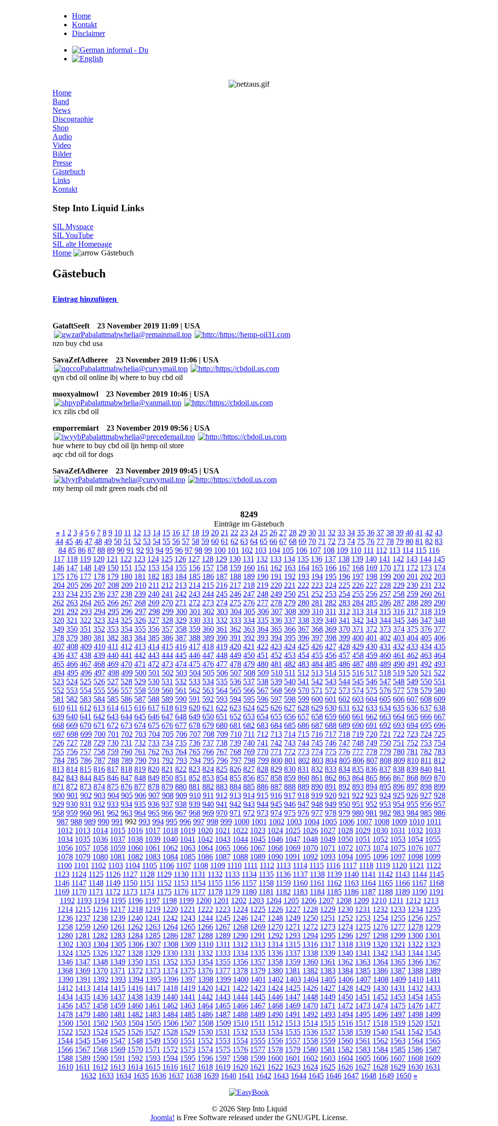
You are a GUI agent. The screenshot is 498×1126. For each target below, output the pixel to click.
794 (195, 760)
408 (72, 646)
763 (167, 751)
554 (85, 690)
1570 (135, 1049)
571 (317, 690)
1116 (333, 865)
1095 (363, 857)
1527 (152, 1032)
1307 (153, 944)
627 (290, 708)
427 (331, 646)
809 (399, 760)
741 (262, 743)
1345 (433, 953)
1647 (351, 1076)
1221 (188, 909)
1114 (300, 865)
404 (412, 638)
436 (58, 655)
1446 (275, 997)
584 (99, 699)
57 (186, 541)
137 (330, 559)
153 (154, 567)
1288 (205, 935)
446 (194, 655)
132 (262, 559)
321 (72, 620)
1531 (223, 1032)
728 (85, 743)
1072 (345, 848)
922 (358, 795)
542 (317, 681)
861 (317, 778)
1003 (294, 821)
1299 (398, 935)
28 (293, 532)
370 (344, 629)
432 (399, 646)
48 (98, 541)
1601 (293, 1058)
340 (331, 620)
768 (235, 751)
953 (385, 804)
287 (399, 603)
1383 (328, 970)
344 (385, 620)
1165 (385, 883)
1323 (433, 944)
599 (303, 699)
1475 (398, 1005)
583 (85, 699)
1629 (398, 1067)
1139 (334, 874)
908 (168, 795)
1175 (164, 892)
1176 (181, 892)
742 (276, 743)
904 (113, 795)
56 (176, 541)
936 (154, 804)
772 (290, 751)
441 (126, 655)
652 (235, 716)
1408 (381, 979)
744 (303, 743)
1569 (117, 1049)
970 (222, 813)
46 (79, 541)
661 (358, 716)
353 (113, 629)
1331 (188, 953)
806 (358, 760)
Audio (62, 136)
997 (199, 821)
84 (62, 550)
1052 (380, 839)
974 (276, 813)
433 (412, 646)
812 (439, 760)
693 (399, 725)
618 (167, 708)
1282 (100, 935)
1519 (398, 1023)
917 (290, 795)
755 (58, 751)
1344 (415, 953)
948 (317, 804)
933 (113, 804)
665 (412, 716)
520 (412, 673)
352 (99, 629)
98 (198, 550)
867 (399, 778)
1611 (82, 1067)
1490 (275, 1014)
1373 (152, 970)
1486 (205, 1014)
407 (59, 646)
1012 (65, 830)
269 (154, 603)
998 (212, 821)
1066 (240, 848)
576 (385, 690)
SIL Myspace (73, 226)
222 (303, 585)
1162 (334, 883)
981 (371, 813)
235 (85, 594)
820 (154, 769)
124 (153, 559)
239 (140, 594)
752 (412, 743)
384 (140, 638)
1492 (310, 1014)
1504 (135, 1023)
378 (58, 638)
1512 (275, 1023)
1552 (205, 1040)
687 (317, 725)
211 (154, 585)
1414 (100, 988)
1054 (415, 839)
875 (113, 786)
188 (235, 576)
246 (235, 594)
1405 (328, 979)
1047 (293, 839)
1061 (152, 848)
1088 (240, 857)
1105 (149, 865)
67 (283, 541)
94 (159, 550)
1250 (310, 918)
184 (181, 576)
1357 (258, 962)
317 (412, 611)
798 (249, 760)
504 (195, 673)
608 (426, 699)
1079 (82, 857)
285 (371, 603)
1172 (113, 892)
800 (277, 760)
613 (99, 708)
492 (426, 664)
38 (390, 532)
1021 (223, 830)
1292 (275, 935)
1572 (170, 1049)
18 (195, 532)
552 (58, 690)
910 (195, 795)
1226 (275, 909)
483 (303, 664)
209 (127, 585)
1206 (309, 900)
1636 (158, 1076)
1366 (415, 962)
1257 (433, 918)
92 (140, 550)
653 (249, 716)
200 (399, 576)
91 (130, 550)
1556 (275, 1040)
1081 (117, 857)
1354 (205, 962)
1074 (380, 848)
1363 (363, 962)
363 (249, 629)
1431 (398, 988)
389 (208, 638)
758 (99, 751)
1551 (188, 1040)
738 (222, 743)
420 (235, 646)
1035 (82, 839)
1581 (328, 1049)
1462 (170, 1005)
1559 (328, 1040)
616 (140, 708)
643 (113, 716)
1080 (100, 857)
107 (315, 550)
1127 (130, 874)
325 (126, 620)
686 (303, 725)
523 (58, 681)
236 (99, 594)
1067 (258, 848)
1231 (363, 909)
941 (222, 804)
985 (426, 813)
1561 (363, 1040)
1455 (433, 997)
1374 (170, 970)
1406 (346, 979)
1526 (135, 1032)
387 (181, 638)
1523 (82, 1032)
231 (426, 585)
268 (140, 603)
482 (290, 664)
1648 (368, 1076)
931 (85, 804)
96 (179, 550)
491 (412, 664)
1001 (259, 821)
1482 (135, 1014)
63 (244, 541)
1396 (170, 979)
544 (344, 681)
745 (317, 743)
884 (235, 786)
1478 (65, 1014)
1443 (223, 997)
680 (222, 725)
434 (426, 646)
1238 (100, 918)
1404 (311, 979)
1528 (170, 1032)
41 (419, 532)
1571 (152, 1049)
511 (290, 673)
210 (140, 585)
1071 (328, 848)
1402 (276, 979)
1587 (433, 1049)
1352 (170, 962)
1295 (328, 935)
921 (344, 795)
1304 (100, 944)
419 (222, 646)
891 (331, 786)
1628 (380, 1067)
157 (208, 567)
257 (385, 594)
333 (235, 620)
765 (194, 751)
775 (331, 751)
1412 (65, 988)
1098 (415, 857)
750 (385, 743)
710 (236, 734)
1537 (328, 1032)
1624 (310, 1067)
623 (235, 708)
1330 (170, 953)
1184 (317, 892)
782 (426, 751)
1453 (398, 997)
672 (113, 725)
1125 (96, 874)
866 (385, 778)
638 (439, 708)
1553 (223, 1040)
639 (58, 716)
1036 (100, 839)
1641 (246, 1076)
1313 (258, 944)
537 (249, 681)
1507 (188, 1023)
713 (276, 734)
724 (426, 734)
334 (249, 620)
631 (344, 708)
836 (371, 769)
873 (85, 786)
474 (181, 664)
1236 (65, 918)
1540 (380, 1032)
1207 (326, 900)
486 (344, 664)
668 (58, 725)
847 (126, 778)
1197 (152, 900)
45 (69, 541)
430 (371, 646)
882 (208, 786)
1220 (170, 909)
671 (99, 725)
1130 (181, 874)
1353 (188, 962)
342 (358, 620)
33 (341, 532)
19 (205, 532)
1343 (398, 953)
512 (303, 673)
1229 (328, 909)
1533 (258, 1032)
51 (127, 541)
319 (439, 611)
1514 (310, 1023)
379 (72, 638)
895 (385, 786)
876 (126, 786)
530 (154, 681)
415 (167, 646)
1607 (398, 1058)
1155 (215, 883)
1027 (328, 830)
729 (99, 743)
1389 (433, 970)
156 (194, 567)
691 (371, 725)
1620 (240, 1067)
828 (262, 769)
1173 (130, 892)
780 (399, 751)
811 (426, 760)
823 (194, 769)
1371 (117, 970)
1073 (363, 848)
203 (439, 576)
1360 (310, 962)
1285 (152, 935)
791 (154, 760)
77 (380, 541)
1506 (170, 1023)
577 (399, 690)
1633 (106, 1076)
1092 (310, 857)
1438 (135, 997)
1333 (223, 953)
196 (344, 576)
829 (276, 769)
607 (412, 699)
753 (426, 743)
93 (150, 550)
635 (399, 708)
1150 (130, 883)
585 (113, 699)
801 (290, 760)
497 (100, 673)
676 (167, 725)
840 (426, 769)
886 (262, 786)
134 (289, 559)
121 (112, 559)
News (62, 110)
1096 (380, 857)
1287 (188, 935)
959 (72, 813)
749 (371, 743)
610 (59, 708)
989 (90, 821)
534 (208, 681)
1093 (328, 857)
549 (412, 681)
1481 (117, 1014)
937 (167, 804)
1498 (415, 1014)
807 (372, 760)
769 (249, 751)
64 (254, 541)
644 (126, 716)
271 (181, 603)
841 (439, 769)
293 (86, 611)
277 (262, 603)
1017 (152, 830)
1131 (198, 874)
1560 (345, 1040)
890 (317, 786)
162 (276, 567)
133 (276, 559)
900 (59, 795)
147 (72, 567)
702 (127, 734)
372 (371, 629)
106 (301, 550)
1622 (275, 1067)
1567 (82, 1049)
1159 (283, 883)
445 (181, 655)
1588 (65, 1058)
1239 (117, 918)
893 (358, 786)
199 (385, 576)
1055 (433, 839)
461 (399, 655)
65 (263, 541)
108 (329, 550)
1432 (415, 988)
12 (137, 532)
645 (140, 716)
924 (385, 795)
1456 (65, 1005)
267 (126, 603)
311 (331, 611)
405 (426, 638)
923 (371, 795)
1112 (267, 865)
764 (181, 751)
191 (276, 576)
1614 (135, 1067)
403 (399, 638)
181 (140, 576)
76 (370, 541)
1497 (398, 1014)
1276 (380, 927)
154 (167, 567)
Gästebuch (69, 171)
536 (235, 681)
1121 (416, 865)
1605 (363, 1058)
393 (262, 638)
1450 (345, 997)
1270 (275, 927)
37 (380, 532)
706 (181, 734)
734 (167, 743)
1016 (135, 830)
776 (344, 751)
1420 (205, 988)
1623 (293, 1067)
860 (303, 778)
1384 (345, 970)
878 (154, 786)
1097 (398, 857)
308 (290, 611)
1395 (153, 979)
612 (85, 708)
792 (168, 760)
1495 (363, 1014)
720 (371, 734)
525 (85, 681)
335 (262, 620)
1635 (141, 1076)
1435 (82, 997)
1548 (135, 1040)
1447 (293, 997)
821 (167, 769)
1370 (100, 970)
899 (439, 786)
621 (208, 708)
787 (100, 760)
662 (371, 716)
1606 (380, 1058)
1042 (205, 839)
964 (140, 813)
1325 (82, 953)
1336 (275, 953)
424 (290, 646)
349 (58, 629)
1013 (82, 830)
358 (181, 629)
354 (126, 629)
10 (118, 532)
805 (345, 760)
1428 (345, 988)
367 (303, 629)
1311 (223, 944)
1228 (310, 909)
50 (118, 541)
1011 (434, 821)
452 (276, 655)
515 (344, 673)
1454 (415, 997)
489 (385, 664)
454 (303, 655)
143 (412, 559)
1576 (240, 1049)
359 (194, 629)
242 (181, 594)
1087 (223, 857)
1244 (205, 918)
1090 (275, 857)
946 (290, 804)
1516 (345, 1023)
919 (317, 795)
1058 (100, 848)
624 (249, 708)
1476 (415, 1005)
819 (140, 769)
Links (61, 180)
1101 (81, 865)
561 (181, 690)
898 (426, 786)
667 (439, 716)
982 (385, 813)
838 (399, 769)
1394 (135, 979)
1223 (223, 909)
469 (113, 664)
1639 (211, 1076)
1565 (433, 1040)
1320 (380, 944)
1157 (249, 883)
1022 (240, 830)
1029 (363, 830)
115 (421, 550)
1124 (79, 874)
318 (426, 611)
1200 (204, 900)
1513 (293, 1023)
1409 (398, 979)
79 (400, 541)
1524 (100, 1032)
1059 (117, 848)
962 (113, 813)
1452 (380, 997)
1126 (113, 874)
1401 (258, 979)
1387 (398, 970)
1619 (223, 1067)
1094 (345, 857)
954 (399, 804)
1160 (300, 883)
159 (235, 567)
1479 (82, 1014)
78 (390, 541)
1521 (433, 1023)
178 (99, 576)
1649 (386, 1076)
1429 (363, 988)
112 (381, 550)
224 (331, 585)
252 (317, 594)
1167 (419, 883)
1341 (363, 953)
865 (371, 778)
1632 (88, 1076)
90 (120, 550)
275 (235, 603)
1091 (293, 857)
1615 (152, 1067)
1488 (240, 1014)
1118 (366, 865)
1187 (368, 892)
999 (226, 821)
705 (168, 734)
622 (222, 708)
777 (358, 751)
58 (195, 541)
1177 (198, 892)
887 (276, 786)
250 (290, 594)
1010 (417, 821)
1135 (266, 874)
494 (59, 673)
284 (358, 603)
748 (358, 743)
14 (156, 532)
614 (113, 708)
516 (358, 673)
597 (276, 699)
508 (249, 673)
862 (331, 778)
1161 (317, 883)
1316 (310, 944)
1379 (258, 970)
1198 (169, 900)
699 (86, 734)
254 (344, 594)
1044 (240, 839)
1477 (433, 1005)
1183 (300, 892)
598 (290, 699)
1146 (62, 883)
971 (235, 813)
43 (439, 532)
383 (126, 638)
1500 (65, 1023)
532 (181, 681)
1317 (328, 944)
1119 (382, 865)
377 (439, 629)
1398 (205, 979)
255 (358, 594)
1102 (98, 865)
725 (439, 734)
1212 (413, 900)
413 (140, 646)
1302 (65, 944)
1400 (241, 979)
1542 (415, 1032)
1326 (100, 953)
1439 (152, 997)
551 (439, 681)
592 (208, 699)
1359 (293, 962)
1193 (84, 900)
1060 (135, 848)
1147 (79, 883)
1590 (100, 1058)
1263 (152, 927)
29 (302, 532)
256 (371, 594)
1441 (188, 997)
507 (236, 673)
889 (303, 786)
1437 (117, 997)
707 (195, 734)
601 (331, 699)
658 (317, 716)
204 (59, 585)
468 (99, 664)
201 (412, 576)
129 (221, 559)
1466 (240, 1005)
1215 (82, 909)
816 (99, 769)
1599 (258, 1058)
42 (429, 532)
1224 (240, 909)
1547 (117, 1040)
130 (235, 559)
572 (331, 690)
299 (168, 611)
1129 (164, 874)
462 (412, 655)
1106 (166, 865)
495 (72, 673)
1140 (351, 874)
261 (439, 594)
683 (262, 725)
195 (331, 576)
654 (262, 716)
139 (357, 559)
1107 (183, 865)
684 (276, 725)
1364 (380, 962)
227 (371, 585)
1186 (351, 892)
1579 (293, 1049)
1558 (310, 1040)
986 (439, 813)
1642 (263, 1076)
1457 (82, 1005)
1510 (241, 1023)
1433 (433, 988)
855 (235, 778)
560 (167, 690)
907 (154, 795)
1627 (363, 1067)
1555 (258, 1040)
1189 (402, 892)
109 (342, 550)
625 (262, 708)
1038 (135, 839)
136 (316, 559)
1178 (215, 892)
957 (439, 804)
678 (194, 725)
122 (126, 559)
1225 (258, 909)
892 (344, 786)
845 (99, 778)
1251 (328, 918)
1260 (100, 927)
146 (58, 567)
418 (208, 646)
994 (158, 821)
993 (144, 821)
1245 (223, 918)
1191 (436, 892)
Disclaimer (88, 33)
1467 (258, 1005)
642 (99, 716)
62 (234, 541)
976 (303, 813)
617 (154, 708)
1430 (380, 988)
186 (208, 576)
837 (385, 769)
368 (317, 629)
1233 (398, 909)
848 (140, 778)
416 (181, 646)
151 (126, 567)
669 (72, 725)
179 (113, 576)
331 (208, 620)
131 (248, 559)
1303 (83, 944)
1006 (347, 821)
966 (167, 813)
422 (262, 646)
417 (194, 646)
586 (126, 699)
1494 (345, 1014)
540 (290, 681)
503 (181, 673)
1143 (402, 874)
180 (126, 576)
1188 (385, 892)
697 (59, 734)
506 (222, 673)
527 (113, 681)
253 (331, 594)
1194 (101, 900)
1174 (147, 892)
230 (412, 585)
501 (154, 673)
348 (439, 620)
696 (439, 725)
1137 (300, 874)
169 (371, 567)
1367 (433, 962)
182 (154, 576)
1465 (223, 1005)
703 (140, 734)
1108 (200, 865)
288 (412, 603)
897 (412, 786)
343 (371, 620)
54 (156, 541)
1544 (65, 1040)
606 (399, 699)
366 (290, 629)
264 (85, 603)
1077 (433, 848)
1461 (152, 1005)
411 (113, 646)
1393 (118, 979)
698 (72, 734)
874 (99, 786)
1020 (205, 830)
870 (439, 778)
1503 (118, 1023)
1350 (135, 962)
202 (426, 576)
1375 (188, 970)
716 (317, 734)
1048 (310, 839)
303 (222, 611)
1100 (64, 865)
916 (276, 795)
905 (127, 795)
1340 (345, 953)
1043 (223, 839)
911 (208, 795)
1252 (345, 918)
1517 (363, 1023)
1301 (433, 935)
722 (399, 734)
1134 (249, 874)
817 (113, 769)
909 (181, 795)
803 (317, 760)
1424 (275, 988)
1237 (82, 918)
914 (249, 795)
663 (385, 716)
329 (181, 620)
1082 (135, 857)
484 (317, 664)
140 (371, 559)
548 (399, 681)
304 (236, 611)
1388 (415, 970)
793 (181, 760)
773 (303, 751)
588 (154, 699)
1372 (135, 970)
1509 (223, 1023)
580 (439, 690)
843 (72, 778)
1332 (205, 953)
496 (86, 673)
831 (303, 769)
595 (249, 699)
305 (249, 611)
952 (371, 804)
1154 (198, 883)
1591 (117, 1058)
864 (358, 778)
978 (331, 813)
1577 (258, 1049)
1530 (205, 1032)
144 (425, 559)
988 (76, 821)
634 (385, 708)
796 (222, 760)
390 (222, 638)
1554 (240, 1040)
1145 (436, 874)
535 (222, 681)
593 (222, 699)
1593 (152, 1058)
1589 (82, 1058)
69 (302, 541)
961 (99, 813)
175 (58, 576)
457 (344, 655)
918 (303, 795)
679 (208, 725)
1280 (65, 935)
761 (140, 751)
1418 (170, 988)
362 (235, 629)
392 (249, 638)
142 (398, 559)
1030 (380, 830)
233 (58, 594)
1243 (188, 918)
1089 (258, 857)
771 (276, 751)
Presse (62, 163)
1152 (164, 883)
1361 (328, 962)
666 (426, 716)
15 (166, 532)
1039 (152, 839)
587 (140, 699)
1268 (240, 927)
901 (72, 795)
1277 (398, 927)
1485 (188, 1014)
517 (371, 673)
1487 (223, 1014)
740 (249, 743)
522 (439, 673)
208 (113, 585)
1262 (135, 927)
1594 (170, 1058)
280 (303, 603)
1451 (363, 997)
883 (222, 786)
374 (399, 629)
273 (208, 603)
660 (344, 716)
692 (385, 725)
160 (249, 567)
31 (322, 532)
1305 (118, 944)
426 (317, 646)
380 (85, 638)
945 (276, 804)
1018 (170, 830)
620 (194, 708)
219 (262, 585)
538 (262, 681)
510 (277, 673)
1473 (363, 1005)
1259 (82, 927)
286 (385, 603)
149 (99, 567)
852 (194, 778)
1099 (433, 857)
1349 (117, 962)
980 (358, 813)
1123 (62, 874)
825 (222, 769)
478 (235, 664)
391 (235, 638)
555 (99, 690)
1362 (345, 962)
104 (274, 550)
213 (181, 585)
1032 (415, 830)
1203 (256, 900)
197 (358, 576)
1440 (170, 997)
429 (358, 646)
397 (317, 638)
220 (276, 585)
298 (154, 611)
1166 (402, 883)
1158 (266, 883)
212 (167, 585)
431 (385, 646)
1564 (415, 1040)
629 (317, 708)
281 (317, 603)
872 (72, 786)
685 (290, 725)
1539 (363, 1032)
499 (127, 673)
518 (385, 673)
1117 (349, 865)
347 (426, 620)
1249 (293, 918)
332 (222, 620)
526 (99, 681)
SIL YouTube (73, 235)
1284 (135, 935)
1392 (100, 979)
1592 (135, 1058)
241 (167, 594)
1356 (240, 962)
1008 (382, 821)
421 (249, 646)
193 (303, 576)
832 (317, 769)
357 (167, 629)
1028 (345, 830)
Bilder (62, 154)
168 (358, 567)
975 (290, 813)
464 (439, 655)
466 (72, 664)
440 (113, 655)
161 (262, 567)
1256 (415, 918)
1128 (147, 874)
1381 (293, 970)
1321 (398, 944)
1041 (188, 839)
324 (113, 620)
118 (72, 559)
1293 (293, 935)
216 (222, 585)
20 (215, 532)
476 (208, 664)
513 (317, 673)
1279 (433, 927)
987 (63, 821)
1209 (361, 900)
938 (181, 804)
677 (181, 725)
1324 (65, 953)
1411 (433, 979)
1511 (258, 1023)
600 (317, 699)
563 (208, 690)
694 (412, 725)
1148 (96, 883)
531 (167, 681)
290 (439, 603)
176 (72, 576)
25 (263, 532)
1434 (65, 997)
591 (194, 699)
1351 (152, 962)
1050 (345, 839)
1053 (398, 839)
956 (426, 804)
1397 (188, 979)
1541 (398, 1032)
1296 (345, 935)
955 (412, 804)
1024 (275, 830)
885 (249, 786)
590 (181, 699)
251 (303, 594)
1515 (328, 1023)
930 (72, 804)
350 (72, 629)
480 (262, 664)
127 (194, 559)
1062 (170, 848)
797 (236, 760)
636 (412, 708)
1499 (433, 1014)
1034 (65, 839)
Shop (61, 128)
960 (85, 813)
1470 (310, 1005)
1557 (293, 1040)
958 (58, 813)
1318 (345, 944)
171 (399, 567)
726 (58, 743)
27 (283, 532)
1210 (379, 900)
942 (235, 804)
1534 (275, 1032)
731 (126, 743)
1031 (398, 830)
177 (85, 576)
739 (235, 743)
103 (261, 550)
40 (409, 532)
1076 (415, 848)
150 (113, 567)
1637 (176, 1076)
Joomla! (162, 1117)
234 (72, 594)
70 (312, 541)
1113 (283, 865)
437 (72, 655)
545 (358, 681)
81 (419, 541)
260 (426, 594)
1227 (293, 909)
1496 (380, 1014)
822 (181, 769)
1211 (396, 900)
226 (358, 585)
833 (331, 769)
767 (222, 751)
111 (368, 550)
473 (167, 664)
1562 (380, 1040)
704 (154, 734)
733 (154, 743)
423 (276, 646)
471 (140, 664)
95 (169, 550)
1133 (232, 874)
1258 (65, 927)
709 (222, 734)
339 (317, 620)
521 (426, 673)
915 (262, 795)
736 (194, 743)
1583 (363, 1049)
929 (58, 804)
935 (140, 804)
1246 (240, 918)
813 (58, 769)
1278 (415, 927)
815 (85, 769)
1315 (293, 944)
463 (426, 655)
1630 (415, 1067)
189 (249, 576)
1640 (228, 1076)
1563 (398, 1040)
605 (385, 699)
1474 (380, 1005)
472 (154, 664)
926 (412, 795)
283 (344, 603)
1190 (419, 892)
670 (85, 725)
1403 (293, 979)
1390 (65, 979)
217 (235, 585)
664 (399, 716)
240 (154, 594)
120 (99, 559)
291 (59, 611)
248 (262, 594)
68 (293, 541)
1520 (415, 1023)
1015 (117, 830)
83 (439, 541)
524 (72, 681)
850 (167, 778)
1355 (223, 962)
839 (412, 769)
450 (249, 655)
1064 (205, 848)
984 (412, 813)
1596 (205, 1058)
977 (317, 813)
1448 (310, 997)
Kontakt (84, 24)
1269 (258, 927)
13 (147, 532)
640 (72, 716)
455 (317, 655)
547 (385, 681)
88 (101, 550)
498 (113, 673)
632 (358, 708)
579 (426, 690)
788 (113, 760)
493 (439, 664)
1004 (312, 821)
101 (233, 550)
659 (331, 716)
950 (344, 804)
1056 (65, 848)
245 (222, 594)
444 (167, 655)
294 (100, 611)
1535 (293, 1032)
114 (407, 550)
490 (399, 664)
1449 (328, 997)
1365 (398, 962)
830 (290, 769)
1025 (293, 830)
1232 (380, 909)
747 (344, 743)
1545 (82, 1040)
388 (194, 638)
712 (262, 734)
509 (263, 673)
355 (140, 629)
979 (344, 813)
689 (344, 725)
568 (276, 690)
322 (85, 620)
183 (167, 576)
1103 (115, 865)
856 (249, 778)
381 (99, 638)
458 (358, 655)
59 (205, 541)
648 (181, 716)
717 (331, 734)
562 (194, 690)
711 (249, 734)
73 (341, 541)
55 (166, 541)
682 (249, 725)
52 (137, 541)
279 (290, 603)
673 (126, 725)
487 (358, 664)
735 (181, 743)
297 (140, 611)
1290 (240, 935)
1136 (283, 874)
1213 (431, 900)
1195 (118, 900)
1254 (380, 918)
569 (290, 690)
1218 (135, 909)
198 (371, 576)
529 (140, 681)
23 (244, 532)
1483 (152, 1014)
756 (72, 751)
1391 (83, 979)
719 (358, 734)
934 (126, 804)
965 (154, 813)
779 (385, 751)
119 (85, 559)
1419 (188, 988)
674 (140, 725)
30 (312, 532)
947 (303, 804)
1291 (258, 935)
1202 (239, 900)
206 (86, 585)
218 (249, 585)
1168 (436, 883)
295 (113, 611)
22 (234, 532)
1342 (380, 953)
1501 (83, 1023)
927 (426, 795)
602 (344, 699)
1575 (223, 1049)
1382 (310, 970)
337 (290, 620)
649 (194, 716)
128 (207, 559)
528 (126, 681)
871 (58, 786)
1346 (65, 962)
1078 (65, 857)
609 (439, 699)
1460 (135, 1005)
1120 (399, 865)
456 (331, 655)
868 (412, 778)
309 (304, 611)
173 (426, 567)
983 (399, 813)
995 (172, 821)
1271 (293, 927)
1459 (117, 1005)
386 (167, 638)
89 (111, 550)
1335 (258, 953)
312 (344, 611)
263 (72, 603)
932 (99, 804)
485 (331, 664)
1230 (345, 909)
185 (194, 576)
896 (399, 786)
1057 (82, 848)
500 (140, 673)
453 (290, 655)
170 (385, 567)
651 (222, 716)
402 (385, 638)
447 (208, 655)
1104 (132, 865)
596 (262, 699)
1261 (117, 927)
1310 (205, 944)
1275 (363, 927)
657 (303, 716)
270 (167, 603)
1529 (188, 1032)
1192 (67, 900)
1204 (274, 900)
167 (344, 567)
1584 (380, 1049)
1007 (364, 821)
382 (113, 638)
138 (344, 559)
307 (277, 611)
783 (439, 751)
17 (186, 532)
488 (371, 664)
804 (331, 760)
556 (113, 690)
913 (235, 795)
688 (331, 725)
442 (140, 655)
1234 (415, 909)
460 (385, 655)
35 (361, 532)
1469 (293, 1005)
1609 (433, 1058)
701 (113, 734)
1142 (385, 874)
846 (113, 778)
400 (358, 638)
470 (126, 664)
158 (222, 567)
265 (99, 603)
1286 (170, 935)
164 (303, 567)
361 (222, 629)
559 (154, 690)
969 (208, 813)
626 (276, 708)
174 (439, 567)
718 (344, 734)
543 (331, 681)
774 (317, 751)
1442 (205, 997)
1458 (100, 1005)
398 (331, 638)
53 (147, 541)
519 (399, 673)
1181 (266, 892)
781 (412, 751)
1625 (328, 1067)
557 (126, 690)
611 (72, 708)
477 (222, 664)
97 (189, 550)
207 (100, 585)
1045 (258, 839)
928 (439, 795)
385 (154, 638)
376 (426, 629)
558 (140, 690)
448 (222, 655)
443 (154, 655)
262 (58, 603)
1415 (117, 988)
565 (235, 690)
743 (290, 743)
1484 (170, 1014)
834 (344, 769)
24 (254, 532)
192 (290, 576)
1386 (380, 970)
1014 (100, 830)
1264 (170, 927)
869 (426, 778)
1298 (380, 935)
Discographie (73, 119)
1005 (329, 821)
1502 (100, 1023)
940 (208, 804)
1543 (433, 1032)
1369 (82, 970)
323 (99, 620)
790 (140, 760)
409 (86, 646)
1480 (100, 1014)
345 (399, 620)
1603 (328, 1058)
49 (108, 541)
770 (262, 751)
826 (235, 769)
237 (113, 594)
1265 (188, 927)
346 (412, 620)
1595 (188, 1058)
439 (99, 655)
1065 (223, 848)
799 (263, 760)
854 (222, 778)
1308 (170, 944)
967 (181, 813)
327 (154, 620)
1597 (223, 1058)
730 (113, 743)
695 (426, 725)
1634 (123, 1076)
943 (249, 804)
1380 (275, 970)
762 (154, 751)
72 (332, 541)
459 (371, 655)
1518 (380, 1023)
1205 (291, 900)
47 (88, 541)
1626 (345, 1067)
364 (262, 629)
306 (263, 611)
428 (344, 646)
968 (194, 813)
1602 (310, 1058)
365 (276, 629)
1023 (258, 830)
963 (126, 813)
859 (290, 778)
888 (290, 786)
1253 (363, 918)
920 (331, 795)
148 (85, 567)
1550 (170, 1040)
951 (358, 804)
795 (208, 760)
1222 (205, 909)
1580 (310, 1049)
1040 (170, 839)
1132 (215, 874)
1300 (415, 935)
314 (371, 611)
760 (126, 751)
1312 (240, 944)
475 (194, 664)
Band (61, 101)
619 (181, 708)
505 (208, 673)
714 (290, 734)
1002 (277, 821)
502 (168, 673)
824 (208, 769)
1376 (205, 970)
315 (385, 611)
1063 (188, 848)
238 (126, 594)
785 (72, 760)
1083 (152, 857)
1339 (328, 953)
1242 (170, 918)
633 (371, 708)
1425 (293, 988)
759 (113, 751)
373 (385, 629)
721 (385, 734)
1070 (310, 848)
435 (439, 646)
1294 (310, 935)
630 (331, 708)
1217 (117, 909)
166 (331, 567)
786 (86, 760)
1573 (188, 1049)
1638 (193, 1076)
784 (59, 760)
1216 (100, 909)
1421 (223, 988)
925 (399, 795)
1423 (258, 988)
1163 (351, 883)
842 (58, 778)
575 (371, 690)
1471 (328, 1005)
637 (426, 708)
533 (194, 681)
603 (358, 699)
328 (167, 620)
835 (358, 769)
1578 (275, 1049)
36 (370, 532)
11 (127, 532)
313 (358, 611)
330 (194, 620)
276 (249, 603)
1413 (82, 988)
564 (222, 690)
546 (371, 681)
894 (371, 786)
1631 (433, 1067)
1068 (275, 848)
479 (249, 664)
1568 (100, 1049)
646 (154, 716)
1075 (398, 848)
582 (72, 699)
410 (100, 646)
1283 (117, 935)
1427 (328, 988)
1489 (258, 1014)
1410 (416, 979)
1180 (249, 892)
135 (303, 559)
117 (59, 559)
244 (208, 594)
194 (317, 576)
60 (215, 541)
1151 (147, 883)
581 (58, 699)
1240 (135, 918)
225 (344, 585)
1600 (275, 1058)
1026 (310, 830)
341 (344, 620)
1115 (316, 865)
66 (273, 541)
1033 (433, 830)
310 (317, 611)
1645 (316, 1076)
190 (262, 576)
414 (154, 646)
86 (82, 550)
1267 (223, 927)
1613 (117, 1067)
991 (117, 821)
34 (351, 532)
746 (331, 743)
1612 (100, 1067)
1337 (293, 953)
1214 (65, 909)
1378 (240, 970)
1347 (82, 962)
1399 (223, 979)
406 (439, 638)
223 (317, 585)
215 (208, 585)
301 (195, 611)
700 (100, 734)
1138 (317, 874)
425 (303, 646)
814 (72, 769)
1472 (345, 1005)
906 (140, 795)
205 (72, 585)
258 (399, 594)
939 (194, 804)
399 (344, 638)
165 (317, 567)
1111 (251, 865)
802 (304, 760)
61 (225, 541)
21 (225, 532)
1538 (345, 1032)
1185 (334, 892)
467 (85, 664)
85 (72, 550)
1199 (186, 900)
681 (235, 725)
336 (276, 620)
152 (140, 567)
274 (222, 603)
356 (154, 629)
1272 (310, 927)
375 (412, 629)
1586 (415, 1049)
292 (72, 611)
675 (154, 725)
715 (303, 734)
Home (81, 16)
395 (290, 638)
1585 (398, 1049)
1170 (79, 892)
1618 (205, 1067)
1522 (65, 1032)
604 (371, 699)
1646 (333, 1076)
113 (394, 550)
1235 (433, 909)
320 (58, 620)
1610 (65, 1067)
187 (222, 576)
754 (439, 743)
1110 (234, 865)
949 (331, 804)
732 (140, 743)
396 (303, 638)
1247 (258, 918)
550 (426, 681)
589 (167, 699)
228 (385, 585)
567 (262, 690)
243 (194, 594)
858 (276, 778)
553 (72, 690)
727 (72, 743)
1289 (223, 935)
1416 (135, 988)
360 (208, 629)
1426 (310, 988)
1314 (275, 944)
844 (85, 778)
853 (208, 778)
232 (439, 585)
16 (176, 532)
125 (167, 559)
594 (235, 699)
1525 (117, 1032)
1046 (275, 839)
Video (62, 145)
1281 (82, 935)
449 (235, 655)
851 (181, 778)
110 (355, 550)
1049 (328, 839)
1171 (96, 892)
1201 (221, 900)
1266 (205, 927)
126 (180, 559)
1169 (62, 892)
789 (127, 760)
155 (181, 567)
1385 (363, 970)
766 (208, 751)
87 (91, 550)
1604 (345, 1058)
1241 (152, 918)
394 (276, 638)
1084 (170, 857)
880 (181, 786)
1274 (345, 927)
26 (273, 532)
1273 (328, 927)
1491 (293, 1014)
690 (358, 725)
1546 (100, 1040)
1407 (363, 979)
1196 (135, 900)
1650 (403, 1076)
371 (358, 629)
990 (103, 821)
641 (85, 716)
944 (262, 804)
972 (249, 813)
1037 (117, 839)
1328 (135, 953)
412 (126, 646)
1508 (205, 1023)
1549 (152, 1040)
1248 (275, 918)
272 (194, 603)
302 (208, 611)
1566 (65, 1049)
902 (86, 795)
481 (276, 664)
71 (322, 541)
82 (429, 541)
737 (208, 743)
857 (262, 778)
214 (194, 585)
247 (249, 594)
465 (58, 664)
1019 (188, 830)
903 (100, 795)
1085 (188, 857)
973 (262, 813)
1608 (415, 1058)
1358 (275, 962)
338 (303, 620)
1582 (345, 1049)
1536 (310, 1032)
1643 (281, 1076)
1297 (363, 935)
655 (276, 716)
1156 (232, 883)
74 (351, 541)
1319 (363, 944)
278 (276, 603)
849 (154, 778)
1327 (117, 953)
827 (249, 769)
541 (303, 681)
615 (126, 708)
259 (412, 594)
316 (399, 611)
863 (344, 778)
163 (290, 567)
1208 (344, 900)
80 (409, 541)
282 (331, 603)
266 (113, 603)
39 (400, 532)
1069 (293, 848)
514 (331, 673)
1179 (232, 892)
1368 (65, 970)
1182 (283, 892)
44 (59, 541)
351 (85, 629)
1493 (328, 1014)
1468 (275, 1005)
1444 (240, 997)
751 (399, 743)
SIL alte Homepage (82, 244)
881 (194, 786)
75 (361, 541)
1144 (419, 874)
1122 (433, 865)
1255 (398, 918)
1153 (181, 883)
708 (208, 734)
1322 (415, 944)
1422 (240, 988)
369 (331, 629)
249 (276, 594)
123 (139, 559)
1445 (258, 997)
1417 (152, 988)
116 (434, 550)
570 (303, 690)
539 (276, 681)
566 (249, 690)
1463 (188, 1005)
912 (222, 795)
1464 (205, 1005)
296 (127, 611)
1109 (217, 865)
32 (332, 532)
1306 (135, 944)
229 (399, 585)
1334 (240, 953)
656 (290, 716)
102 (247, 550)
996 (185, 821)
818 (126, 769)
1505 (153, 1023)
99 (208, 550)
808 (385, 760)
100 (220, 550)
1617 (188, 1067)
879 (167, 786)
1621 (258, 1067)
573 (344, 690)
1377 (223, 970)
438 (85, 655)
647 (167, 716)
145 (439, 559)
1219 (152, 909)
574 (358, 690)
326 (140, 620)
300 (181, 611)
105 (288, 550)
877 (140, 786)
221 (290, 585)
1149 (113, 883)
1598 (240, 1058)
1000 (241, 821)
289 (426, 603)
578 (412, 690)
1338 (310, 953)
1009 (399, 821)
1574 (205, 1049)
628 (303, 708)
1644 (298, 1076)
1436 (100, 997)
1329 (152, 953)
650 (208, 716)
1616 (170, 1067)
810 (413, 760)
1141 (368, 874)
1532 (240, 1032)
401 (371, 638)
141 (385, 559)
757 (85, 751)
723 (412, 734)
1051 (363, 839)
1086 (205, 857)
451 (262, 655)
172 (412, 567)
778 (371, 751)
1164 (368, 883)
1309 (188, 944)
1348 (100, 962)
